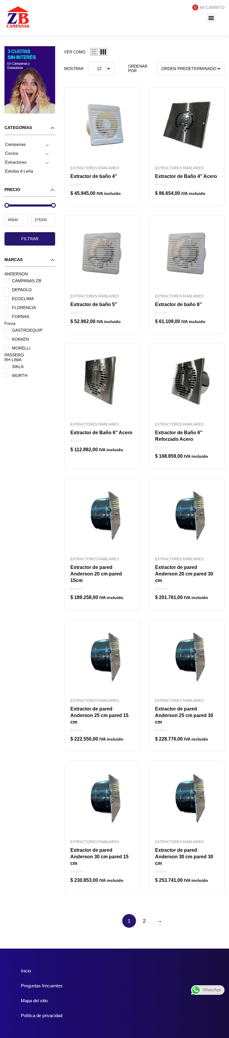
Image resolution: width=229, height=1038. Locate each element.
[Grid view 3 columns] (103, 51)
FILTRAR (29, 238)
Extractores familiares (94, 168)
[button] (211, 17)
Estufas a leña (19, 171)
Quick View (128, 108)
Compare (128, 94)
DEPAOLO (22, 289)
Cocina (11, 153)
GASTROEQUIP (27, 330)
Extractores (16, 162)
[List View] (94, 51)
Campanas (15, 144)
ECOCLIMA (23, 298)
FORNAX (20, 316)
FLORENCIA (24, 307)
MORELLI (21, 348)
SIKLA (18, 366)
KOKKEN (20, 339)
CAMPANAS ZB (26, 280)
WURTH (19, 375)
